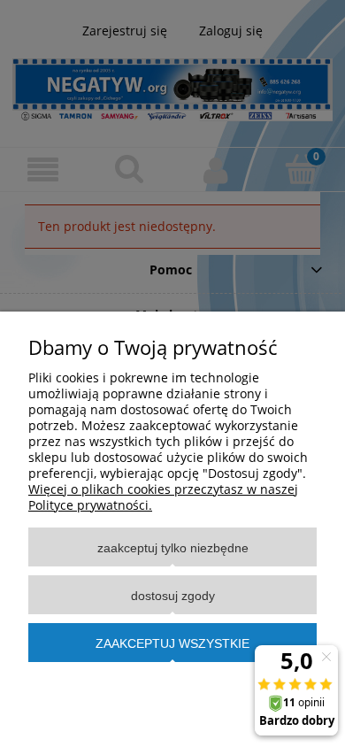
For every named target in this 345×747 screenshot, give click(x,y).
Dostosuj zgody (173, 596)
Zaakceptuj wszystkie (172, 643)
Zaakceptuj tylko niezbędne (173, 548)
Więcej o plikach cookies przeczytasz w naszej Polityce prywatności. (163, 497)
